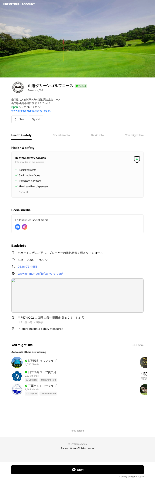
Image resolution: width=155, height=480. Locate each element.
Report (64, 448)
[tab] (21, 135)
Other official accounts (82, 448)
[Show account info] (81, 86)
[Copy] (83, 318)
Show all (23, 192)
